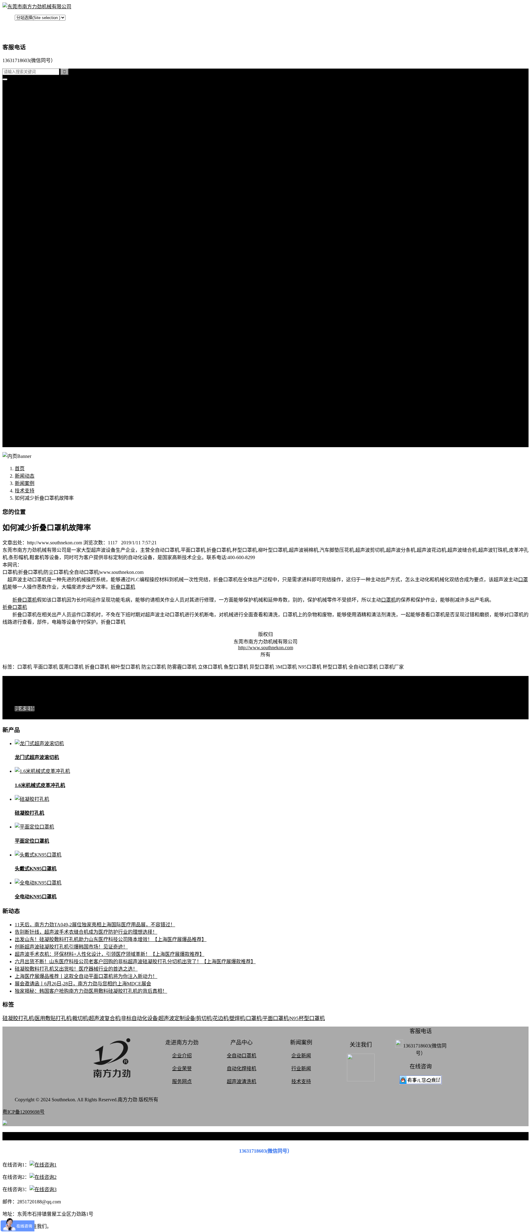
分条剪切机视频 (44, 333)
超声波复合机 (29, 104)
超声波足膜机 (42, 193)
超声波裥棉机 (42, 134)
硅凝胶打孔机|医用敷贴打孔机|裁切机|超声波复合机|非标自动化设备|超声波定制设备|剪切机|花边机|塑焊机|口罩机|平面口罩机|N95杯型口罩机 (163, 1018)
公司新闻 (37, 252)
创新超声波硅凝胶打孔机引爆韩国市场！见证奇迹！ (71, 946)
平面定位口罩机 (32, 841)
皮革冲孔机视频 (44, 318)
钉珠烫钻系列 (42, 156)
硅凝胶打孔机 (29, 111)
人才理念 (37, 414)
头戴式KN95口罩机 (36, 868)
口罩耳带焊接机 (44, 200)
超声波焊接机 (42, 222)
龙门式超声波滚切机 (37, 757)
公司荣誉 (37, 407)
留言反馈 (24, 444)
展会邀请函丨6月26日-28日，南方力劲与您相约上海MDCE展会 (83, 983)
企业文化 (37, 392)
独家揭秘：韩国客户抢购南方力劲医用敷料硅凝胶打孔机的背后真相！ (91, 991)
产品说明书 (39, 281)
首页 (20, 89)
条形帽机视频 (42, 348)
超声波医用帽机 (44, 178)
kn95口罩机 (27, 97)
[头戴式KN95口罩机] (38, 854)
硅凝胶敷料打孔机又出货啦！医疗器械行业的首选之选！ (76, 969)
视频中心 (24, 289)
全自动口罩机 (42, 126)
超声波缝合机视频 (46, 311)
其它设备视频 (42, 355)
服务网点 (37, 429)
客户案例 (37, 274)
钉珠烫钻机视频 (44, 325)
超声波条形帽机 (44, 170)
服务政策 (37, 384)
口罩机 (388, 599)
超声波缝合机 (42, 141)
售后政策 (37, 436)
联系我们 (37, 377)
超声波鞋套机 (42, 185)
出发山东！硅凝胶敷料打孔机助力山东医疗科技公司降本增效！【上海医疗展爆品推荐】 (110, 939)
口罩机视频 (39, 296)
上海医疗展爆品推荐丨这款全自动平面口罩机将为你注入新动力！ (86, 976)
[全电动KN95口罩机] (38, 882)
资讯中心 (24, 237)
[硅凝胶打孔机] (32, 799)
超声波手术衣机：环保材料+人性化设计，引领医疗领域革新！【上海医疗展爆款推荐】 (109, 954)
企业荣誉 (182, 1068)
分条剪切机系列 (44, 163)
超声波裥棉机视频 (46, 303)
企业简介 (37, 370)
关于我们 (24, 362)
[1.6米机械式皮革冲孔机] (42, 771)
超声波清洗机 (42, 229)
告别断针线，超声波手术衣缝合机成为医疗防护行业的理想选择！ (86, 932)
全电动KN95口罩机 (36, 896)
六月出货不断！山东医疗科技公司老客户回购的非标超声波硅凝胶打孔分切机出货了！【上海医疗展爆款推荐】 (135, 961)
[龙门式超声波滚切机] (39, 743)
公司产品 (24, 119)
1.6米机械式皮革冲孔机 (40, 785)
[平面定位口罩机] (34, 826)
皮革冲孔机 (39, 148)
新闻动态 (24, 476)
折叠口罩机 (123, 587)
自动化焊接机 (241, 1068)
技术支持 (37, 266)
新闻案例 (37, 244)
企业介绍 (182, 1055)
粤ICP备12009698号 (23, 1112)
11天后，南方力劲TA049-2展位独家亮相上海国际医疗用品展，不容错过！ (95, 924)
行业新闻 (37, 259)
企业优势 (37, 421)
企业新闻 (301, 1055)
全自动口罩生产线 (46, 207)
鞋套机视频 (39, 340)
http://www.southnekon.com (265, 647)
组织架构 (37, 399)
